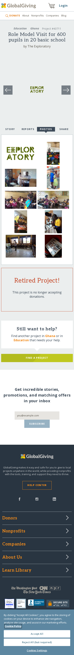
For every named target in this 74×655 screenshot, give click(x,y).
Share (63, 129)
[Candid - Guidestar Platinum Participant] (22, 603)
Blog (63, 15)
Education (20, 28)
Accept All (37, 633)
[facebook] (19, 499)
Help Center (36, 485)
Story (10, 129)
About (25, 15)
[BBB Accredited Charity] (37, 603)
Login (63, 5)
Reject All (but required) (37, 642)
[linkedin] (54, 499)
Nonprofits (37, 15)
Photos (46, 129)
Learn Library (16, 570)
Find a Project (37, 357)
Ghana (35, 28)
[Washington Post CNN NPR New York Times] (37, 591)
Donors (9, 518)
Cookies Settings (37, 650)
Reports (28, 129)
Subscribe (37, 423)
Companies (52, 15)
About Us (12, 557)
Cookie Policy (13, 626)
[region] (37, 632)
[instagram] (36, 499)
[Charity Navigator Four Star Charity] (10, 603)
